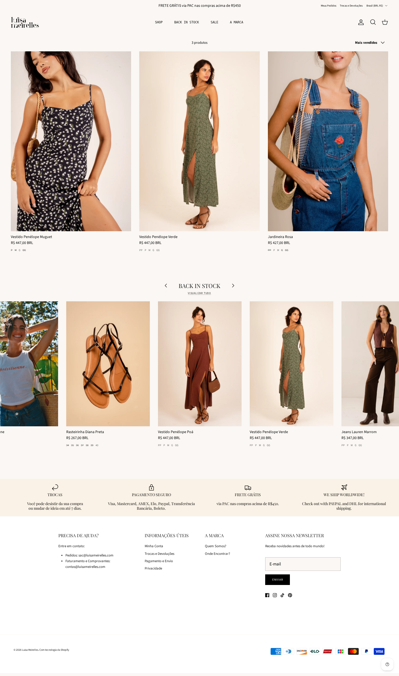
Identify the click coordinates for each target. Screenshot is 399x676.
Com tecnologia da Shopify (54, 650)
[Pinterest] (290, 595)
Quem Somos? (215, 546)
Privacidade (153, 568)
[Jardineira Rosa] (328, 141)
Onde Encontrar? (217, 553)
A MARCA (236, 22)
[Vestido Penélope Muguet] (71, 141)
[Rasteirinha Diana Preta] (108, 363)
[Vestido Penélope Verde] (199, 141)
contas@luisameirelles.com (85, 566)
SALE (214, 22)
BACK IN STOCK (186, 22)
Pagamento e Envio (159, 561)
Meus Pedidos (328, 6)
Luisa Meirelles (30, 650)
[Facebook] (267, 595)
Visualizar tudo (199, 293)
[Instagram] (275, 595)
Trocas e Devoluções (351, 6)
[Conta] (360, 22)
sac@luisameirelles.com (95, 555)
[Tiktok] (282, 595)
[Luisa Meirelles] (26, 22)
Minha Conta (154, 546)
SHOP (159, 22)
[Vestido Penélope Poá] (200, 363)
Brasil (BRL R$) (374, 6)
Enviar (277, 580)
